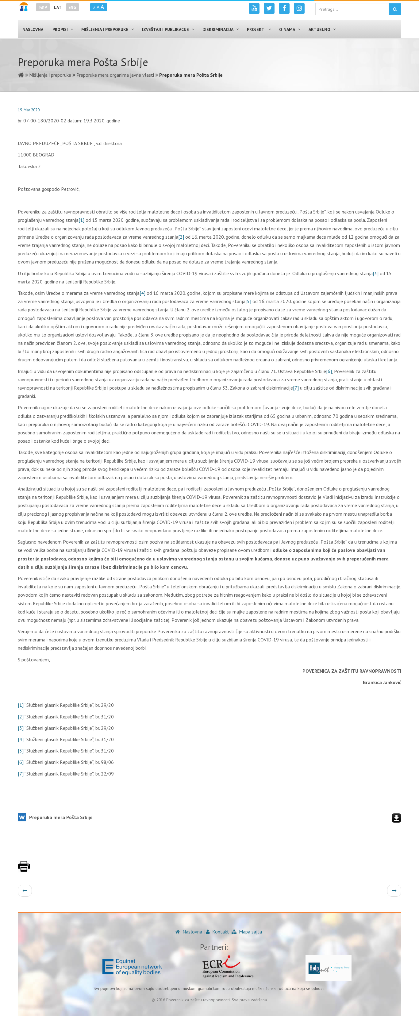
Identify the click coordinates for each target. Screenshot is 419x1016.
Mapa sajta (250, 932)
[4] (142, 293)
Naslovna (191, 932)
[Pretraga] (395, 9)
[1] (81, 220)
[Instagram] (299, 8)
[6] (329, 371)
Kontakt (220, 932)
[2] (181, 237)
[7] (296, 388)
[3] (376, 273)
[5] (248, 301)
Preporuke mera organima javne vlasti (115, 75)
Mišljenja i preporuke (50, 75)
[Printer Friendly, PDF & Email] (24, 869)
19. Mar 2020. (29, 110)
